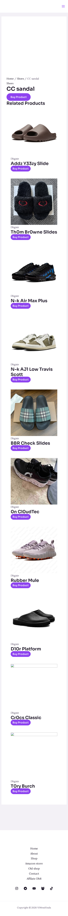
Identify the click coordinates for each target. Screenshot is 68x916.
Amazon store (34, 863)
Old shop (34, 868)
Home (10, 78)
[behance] (16, 888)
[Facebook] (42, 888)
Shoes (20, 78)
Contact (34, 873)
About (34, 853)
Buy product (19, 97)
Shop (34, 858)
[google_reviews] (25, 888)
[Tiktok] (51, 888)
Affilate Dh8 (34, 878)
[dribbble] (34, 888)
